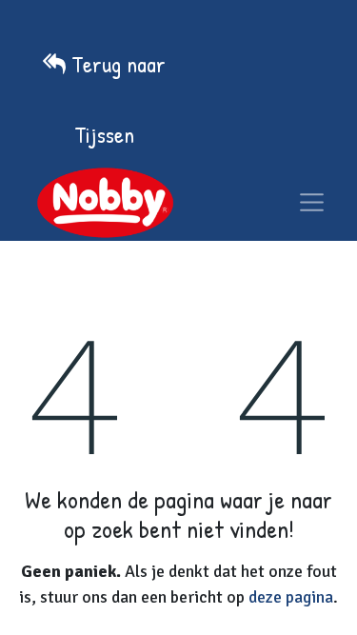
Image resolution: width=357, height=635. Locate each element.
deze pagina (290, 596)
